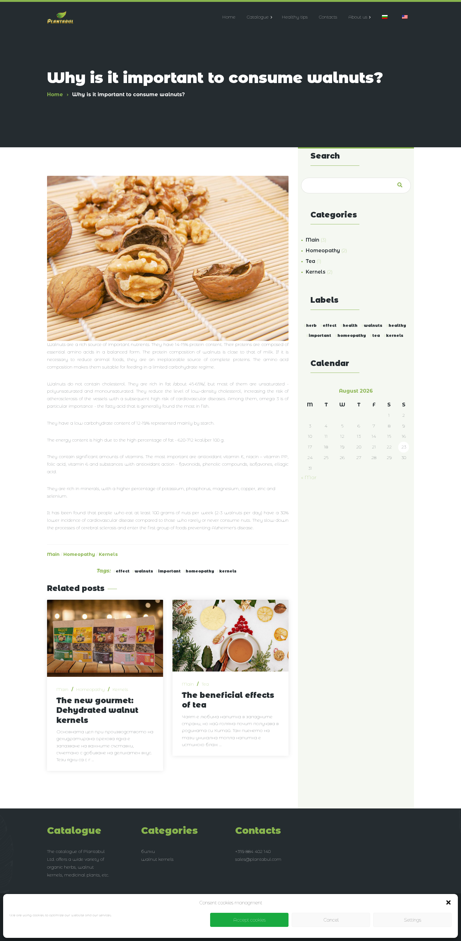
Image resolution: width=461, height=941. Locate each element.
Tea (205, 684)
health (350, 325)
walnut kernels (157, 859)
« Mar (309, 477)
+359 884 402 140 (253, 851)
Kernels (108, 554)
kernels (227, 571)
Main (53, 554)
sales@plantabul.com (258, 859)
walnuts (144, 571)
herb (311, 325)
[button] (448, 902)
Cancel (331, 920)
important (169, 571)
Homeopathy (79, 554)
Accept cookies (249, 920)
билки (148, 851)
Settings (412, 920)
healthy (397, 325)
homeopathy (200, 571)
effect (123, 571)
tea (376, 335)
